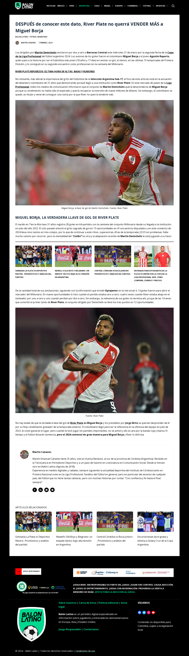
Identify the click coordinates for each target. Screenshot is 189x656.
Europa (119, 6)
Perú (71, 6)
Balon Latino (21, 37)
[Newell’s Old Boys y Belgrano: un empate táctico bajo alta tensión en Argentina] (74, 522)
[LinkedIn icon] (40, 490)
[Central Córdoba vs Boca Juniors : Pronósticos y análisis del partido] (115, 522)
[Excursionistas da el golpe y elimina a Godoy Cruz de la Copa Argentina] (155, 522)
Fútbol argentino (38, 37)
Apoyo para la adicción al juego (115, 591)
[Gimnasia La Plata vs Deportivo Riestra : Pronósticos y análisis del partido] (33, 522)
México (61, 6)
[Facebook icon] (34, 490)
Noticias (51, 6)
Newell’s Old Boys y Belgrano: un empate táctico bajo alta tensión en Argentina (72, 273)
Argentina (84, 6)
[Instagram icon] (52, 490)
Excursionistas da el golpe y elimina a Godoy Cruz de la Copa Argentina (155, 540)
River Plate (76, 423)
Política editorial (108, 602)
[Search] (173, 6)
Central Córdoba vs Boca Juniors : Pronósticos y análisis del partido (115, 540)
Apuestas (160, 6)
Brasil (107, 6)
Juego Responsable (70, 629)
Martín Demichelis (45, 52)
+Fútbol (147, 6)
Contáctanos (91, 629)
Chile (97, 6)
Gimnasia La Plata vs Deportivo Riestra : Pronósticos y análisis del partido (33, 273)
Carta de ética (87, 602)
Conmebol (132, 6)
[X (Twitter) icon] (46, 490)
